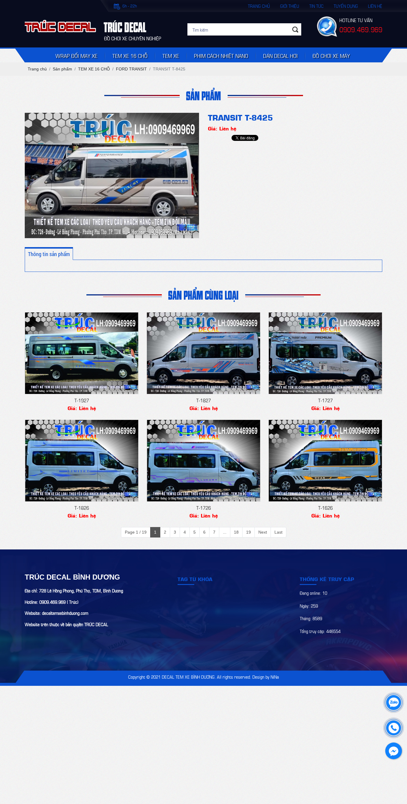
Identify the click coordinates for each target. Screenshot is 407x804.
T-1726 (203, 507)
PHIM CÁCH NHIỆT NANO (221, 55)
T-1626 (325, 507)
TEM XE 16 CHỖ (129, 55)
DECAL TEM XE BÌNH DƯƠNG (188, 677)
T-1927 (81, 400)
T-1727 (325, 400)
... (224, 532)
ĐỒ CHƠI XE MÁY (331, 55)
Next (262, 532)
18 (236, 532)
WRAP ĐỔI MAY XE (76, 55)
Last (278, 532)
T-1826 (81, 507)
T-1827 (203, 400)
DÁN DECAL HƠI (280, 55)
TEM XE (170, 55)
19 (248, 532)
